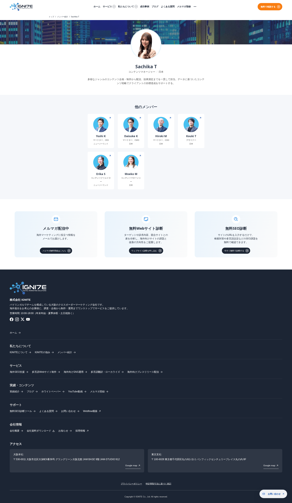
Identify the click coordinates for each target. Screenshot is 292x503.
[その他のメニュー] (195, 6)
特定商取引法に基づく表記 (158, 483)
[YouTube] (28, 319)
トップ (51, 17)
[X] (22, 319)
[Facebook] (11, 319)
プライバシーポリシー (131, 483)
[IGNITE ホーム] (21, 7)
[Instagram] (17, 319)
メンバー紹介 (62, 17)
